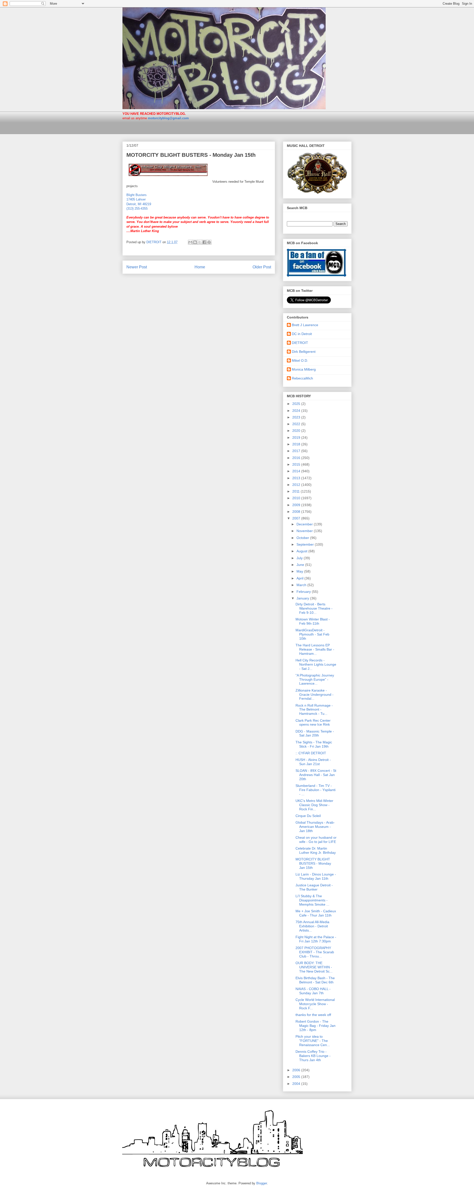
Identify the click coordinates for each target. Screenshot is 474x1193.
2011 (296, 491)
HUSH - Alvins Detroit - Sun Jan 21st (313, 762)
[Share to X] (199, 242)
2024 (296, 411)
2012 (296, 485)
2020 (296, 431)
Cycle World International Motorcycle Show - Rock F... (315, 1004)
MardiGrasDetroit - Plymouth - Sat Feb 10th (312, 634)
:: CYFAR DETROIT (311, 753)
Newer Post (136, 267)
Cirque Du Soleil (308, 816)
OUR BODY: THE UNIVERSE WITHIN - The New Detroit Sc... (314, 967)
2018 (296, 444)
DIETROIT (300, 343)
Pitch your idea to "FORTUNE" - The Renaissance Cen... (313, 1040)
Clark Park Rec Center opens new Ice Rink (313, 722)
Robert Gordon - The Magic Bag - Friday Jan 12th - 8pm (316, 1025)
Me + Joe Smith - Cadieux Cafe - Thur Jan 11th (316, 913)
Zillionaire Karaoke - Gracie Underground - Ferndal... (315, 694)
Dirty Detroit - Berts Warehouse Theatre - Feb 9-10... (314, 608)
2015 (296, 464)
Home (200, 267)
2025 (296, 404)
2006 (296, 1070)
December (305, 524)
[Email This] (190, 242)
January (303, 598)
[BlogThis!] (195, 242)
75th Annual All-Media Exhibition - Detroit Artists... (312, 926)
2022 (296, 424)
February (304, 592)
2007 (296, 518)
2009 (296, 505)
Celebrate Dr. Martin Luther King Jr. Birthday (316, 850)
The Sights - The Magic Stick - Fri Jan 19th (314, 744)
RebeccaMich (302, 378)
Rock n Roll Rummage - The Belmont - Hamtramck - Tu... (314, 709)
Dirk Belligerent (304, 352)
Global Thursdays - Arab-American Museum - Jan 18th (315, 826)
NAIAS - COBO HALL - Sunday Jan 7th (313, 991)
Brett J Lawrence (305, 325)
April (300, 578)
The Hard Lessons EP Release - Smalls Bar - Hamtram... (315, 649)
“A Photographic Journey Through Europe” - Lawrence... (315, 679)
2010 (296, 498)
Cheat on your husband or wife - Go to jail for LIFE (316, 839)
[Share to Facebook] (204, 242)
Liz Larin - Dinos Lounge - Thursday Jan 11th (316, 876)
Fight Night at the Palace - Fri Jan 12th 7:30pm (316, 939)
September (305, 544)
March (301, 585)
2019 (296, 437)
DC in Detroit (302, 334)
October (303, 538)
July (300, 558)
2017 (296, 451)
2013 (296, 478)
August (302, 551)
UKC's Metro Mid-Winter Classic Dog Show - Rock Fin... (314, 805)
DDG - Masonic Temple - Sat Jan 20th (315, 733)
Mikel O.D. (300, 360)
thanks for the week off (313, 1015)
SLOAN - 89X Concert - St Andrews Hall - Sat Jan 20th (316, 775)
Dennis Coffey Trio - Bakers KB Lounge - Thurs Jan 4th (313, 1056)
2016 (296, 458)
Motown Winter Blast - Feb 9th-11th (313, 621)
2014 (296, 471)
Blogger (261, 1183)
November (305, 531)
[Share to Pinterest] (209, 242)
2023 (296, 417)
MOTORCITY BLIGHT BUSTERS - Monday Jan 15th (191, 155)
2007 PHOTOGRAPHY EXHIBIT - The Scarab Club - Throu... (315, 952)
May (300, 571)
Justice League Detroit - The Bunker (314, 887)
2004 (296, 1084)
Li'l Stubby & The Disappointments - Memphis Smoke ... (312, 900)
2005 (296, 1077)
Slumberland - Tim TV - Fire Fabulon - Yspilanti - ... (316, 790)
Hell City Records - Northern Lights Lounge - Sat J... (316, 664)
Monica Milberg (304, 369)
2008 (296, 512)
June (300, 565)
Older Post (262, 267)
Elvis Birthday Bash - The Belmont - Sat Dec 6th (315, 980)
